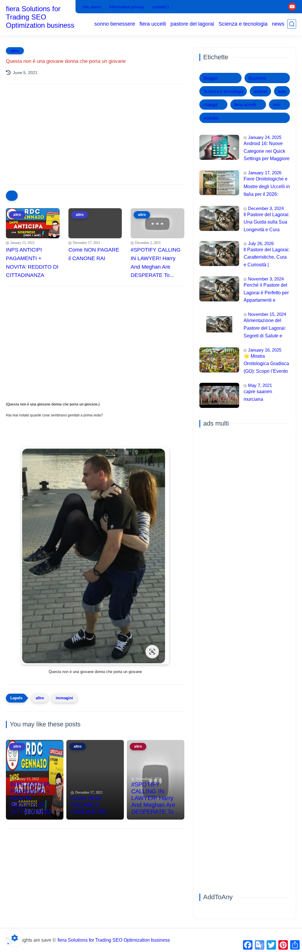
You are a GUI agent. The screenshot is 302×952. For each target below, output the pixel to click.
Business (257, 78)
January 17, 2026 (264, 172)
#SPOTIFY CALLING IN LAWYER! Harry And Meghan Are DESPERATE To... (155, 262)
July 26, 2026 (261, 243)
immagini (64, 698)
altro (14, 50)
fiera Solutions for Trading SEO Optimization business (40, 17)
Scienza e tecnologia (243, 24)
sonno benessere (114, 24)
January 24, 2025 (264, 137)
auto (282, 91)
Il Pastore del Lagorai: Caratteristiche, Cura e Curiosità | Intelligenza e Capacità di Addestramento (266, 258)
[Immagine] (219, 147)
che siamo (91, 6)
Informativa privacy (127, 6)
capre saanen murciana (258, 395)
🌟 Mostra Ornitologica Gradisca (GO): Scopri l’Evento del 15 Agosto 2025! (266, 364)
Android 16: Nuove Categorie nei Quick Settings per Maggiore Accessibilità (267, 152)
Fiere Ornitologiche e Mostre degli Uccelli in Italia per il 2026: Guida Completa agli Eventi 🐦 (267, 187)
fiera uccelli (152, 24)
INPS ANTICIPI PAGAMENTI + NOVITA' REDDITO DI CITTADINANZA (32, 262)
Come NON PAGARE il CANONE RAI (93, 254)
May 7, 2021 (260, 385)
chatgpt (210, 104)
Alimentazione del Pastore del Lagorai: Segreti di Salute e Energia (265, 329)
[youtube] (292, 7)
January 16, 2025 (264, 349)
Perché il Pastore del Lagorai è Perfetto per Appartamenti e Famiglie (266, 293)
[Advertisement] (95, 140)
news (278, 24)
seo (276, 104)
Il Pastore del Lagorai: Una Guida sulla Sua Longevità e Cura (266, 222)
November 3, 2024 (266, 278)
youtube (211, 117)
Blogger (210, 78)
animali (260, 91)
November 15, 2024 (267, 314)
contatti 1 (160, 6)
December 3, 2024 (266, 208)
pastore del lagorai (192, 24)
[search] (291, 24)
